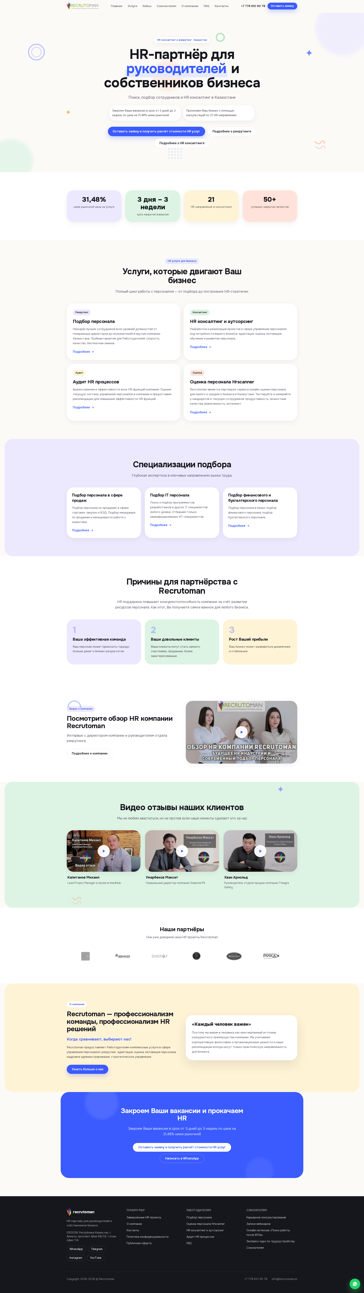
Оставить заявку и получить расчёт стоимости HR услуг (156, 131)
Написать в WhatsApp (182, 1158)
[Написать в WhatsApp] (355, 1284)
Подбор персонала (199, 1217)
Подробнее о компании (89, 753)
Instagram (76, 1257)
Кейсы (147, 6)
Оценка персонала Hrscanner (206, 1224)
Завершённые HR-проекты (144, 1217)
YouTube (95, 1257)
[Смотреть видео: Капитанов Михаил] (103, 851)
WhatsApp (76, 1249)
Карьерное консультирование (266, 1217)
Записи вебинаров (258, 1224)
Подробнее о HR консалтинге (182, 143)
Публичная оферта (139, 1243)
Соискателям (166, 6)
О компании (189, 6)
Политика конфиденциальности (148, 1236)
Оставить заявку (282, 6)
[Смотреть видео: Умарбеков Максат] (182, 851)
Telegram (97, 1249)
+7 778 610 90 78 (253, 6)
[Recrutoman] (82, 6)
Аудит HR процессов (200, 1236)
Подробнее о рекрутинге (232, 131)
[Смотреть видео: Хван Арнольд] (260, 851)
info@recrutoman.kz (284, 1279)
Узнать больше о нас (88, 1069)
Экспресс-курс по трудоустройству (270, 1241)
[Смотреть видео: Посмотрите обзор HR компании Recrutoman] (241, 732)
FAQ (206, 6)
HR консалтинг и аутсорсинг (205, 1230)
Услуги (132, 6)
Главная (116, 6)
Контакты (221, 6)
